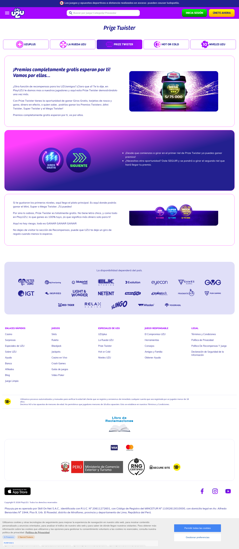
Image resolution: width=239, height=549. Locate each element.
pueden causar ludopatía (163, 2)
